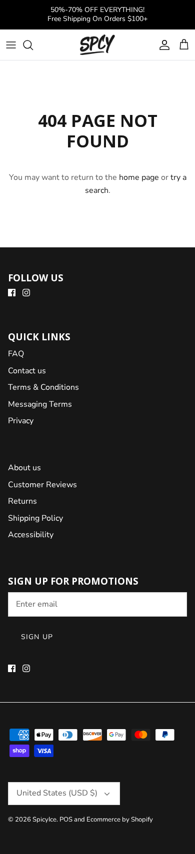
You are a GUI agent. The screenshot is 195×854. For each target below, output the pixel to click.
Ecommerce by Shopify (119, 819)
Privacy (21, 420)
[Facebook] (12, 292)
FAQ (16, 353)
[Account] (162, 45)
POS (66, 819)
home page (139, 177)
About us (24, 467)
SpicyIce (44, 819)
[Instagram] (26, 292)
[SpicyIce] (97, 44)
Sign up (37, 637)
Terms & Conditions (43, 387)
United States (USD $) (57, 793)
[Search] (33, 45)
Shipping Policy (35, 518)
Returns (22, 501)
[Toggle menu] (11, 45)
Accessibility (31, 534)
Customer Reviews (42, 484)
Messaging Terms (40, 404)
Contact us (27, 370)
